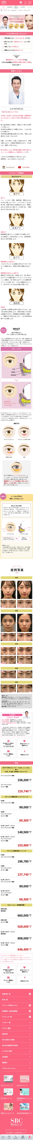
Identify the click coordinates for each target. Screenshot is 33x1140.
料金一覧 (5, 1000)
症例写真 (5, 1034)
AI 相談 (20, 4)
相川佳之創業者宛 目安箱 (10, 1045)
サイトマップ (9, 1130)
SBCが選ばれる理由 (8, 1040)
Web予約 (23, 1138)
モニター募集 (6, 1028)
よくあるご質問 (7, 1051)
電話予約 (16, 1138)
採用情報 (5, 1057)
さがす (9, 1138)
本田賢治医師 (13, 10)
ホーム (3, 1138)
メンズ (29, 7)
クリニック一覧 (7, 1017)
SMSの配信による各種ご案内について (16, 1133)
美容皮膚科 (9, 7)
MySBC (29, 1138)
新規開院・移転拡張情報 (9, 1011)
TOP (3, 7)
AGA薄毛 (22, 7)
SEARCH (25, 4)
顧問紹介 (5, 1062)
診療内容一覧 (6, 994)
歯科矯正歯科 (16, 7)
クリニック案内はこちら (9, 1005)
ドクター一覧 (6, 10)
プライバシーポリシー (21, 1130)
